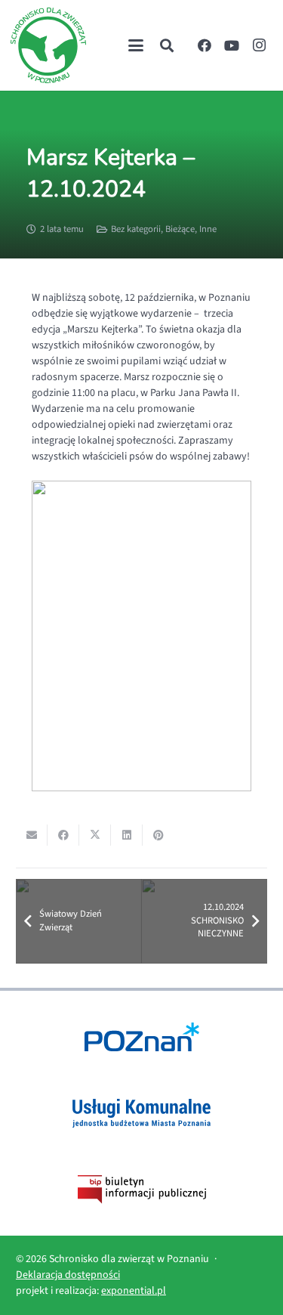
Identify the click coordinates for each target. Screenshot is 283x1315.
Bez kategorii (136, 229)
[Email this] (32, 835)
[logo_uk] (141, 1113)
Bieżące (180, 229)
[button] (136, 45)
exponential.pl (133, 1290)
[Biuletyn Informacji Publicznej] (141, 1189)
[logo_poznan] (141, 1037)
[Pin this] (158, 835)
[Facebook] (204, 45)
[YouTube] (231, 45)
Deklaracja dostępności (68, 1275)
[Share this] (63, 835)
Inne (208, 229)
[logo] (48, 45)
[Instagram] (258, 45)
